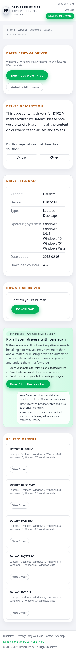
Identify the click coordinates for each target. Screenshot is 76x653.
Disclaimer (9, 636)
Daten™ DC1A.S (20, 592)
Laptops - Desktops (29, 29)
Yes (24, 157)
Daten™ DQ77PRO (22, 556)
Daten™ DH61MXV (22, 485)
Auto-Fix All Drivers (25, 87)
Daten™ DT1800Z (21, 449)
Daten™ (49, 194)
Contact (69, 9)
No (56, 157)
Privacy (21, 636)
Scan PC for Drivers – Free (28, 384)
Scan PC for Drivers (60, 16)
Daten (47, 29)
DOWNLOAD (25, 309)
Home (11, 29)
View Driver (19, 469)
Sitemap (60, 636)
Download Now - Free (27, 75)
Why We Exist (66, 4)
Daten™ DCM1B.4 (21, 520)
